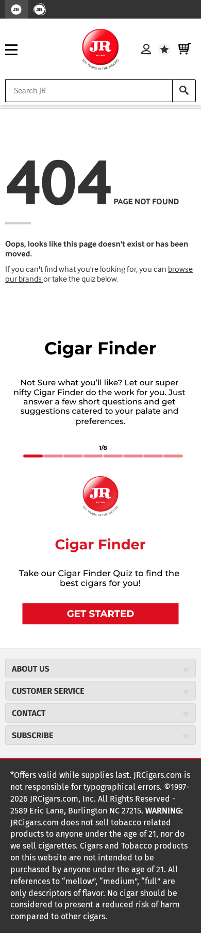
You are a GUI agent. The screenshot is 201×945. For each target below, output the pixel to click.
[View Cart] (184, 49)
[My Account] (146, 49)
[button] (100, 613)
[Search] (184, 90)
